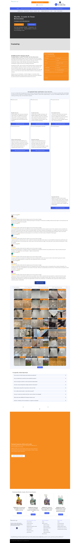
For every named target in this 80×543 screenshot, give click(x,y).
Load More (40, 367)
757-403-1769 (61, 5)
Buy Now (19, 513)
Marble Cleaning (46, 524)
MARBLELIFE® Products (62, 526)
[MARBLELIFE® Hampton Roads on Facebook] (60, 2)
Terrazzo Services (30, 523)
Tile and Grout (29, 521)
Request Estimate (61, 524)
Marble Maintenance (47, 527)
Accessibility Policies (26, 540)
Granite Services (51, 8)
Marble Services (43, 8)
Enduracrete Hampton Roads (32, 526)
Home (18, 8)
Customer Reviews (61, 523)
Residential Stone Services (35, 8)
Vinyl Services (29, 532)
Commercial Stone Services (25, 8)
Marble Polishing (46, 526)
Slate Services (29, 529)
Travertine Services (59, 8)
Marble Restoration (46, 532)
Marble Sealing (46, 530)
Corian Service (29, 524)
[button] (40, 375)
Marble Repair (45, 529)
